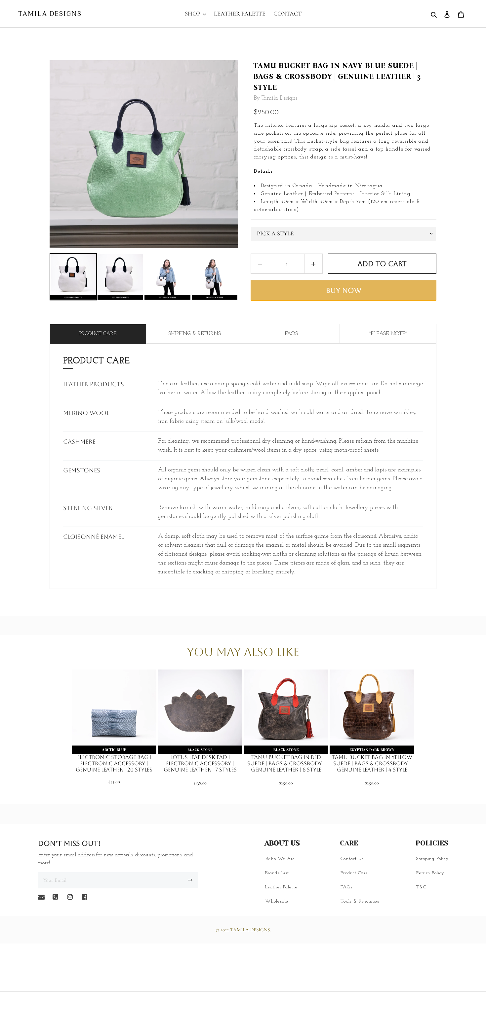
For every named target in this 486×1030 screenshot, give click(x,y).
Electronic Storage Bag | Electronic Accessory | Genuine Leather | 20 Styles (114, 763)
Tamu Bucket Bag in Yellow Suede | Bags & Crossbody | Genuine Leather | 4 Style (372, 763)
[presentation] (44, 277)
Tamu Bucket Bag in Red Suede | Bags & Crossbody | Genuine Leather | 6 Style (286, 763)
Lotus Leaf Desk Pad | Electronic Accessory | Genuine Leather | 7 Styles (200, 763)
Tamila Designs (50, 14)
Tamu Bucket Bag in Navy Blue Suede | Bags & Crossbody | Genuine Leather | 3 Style (337, 76)
